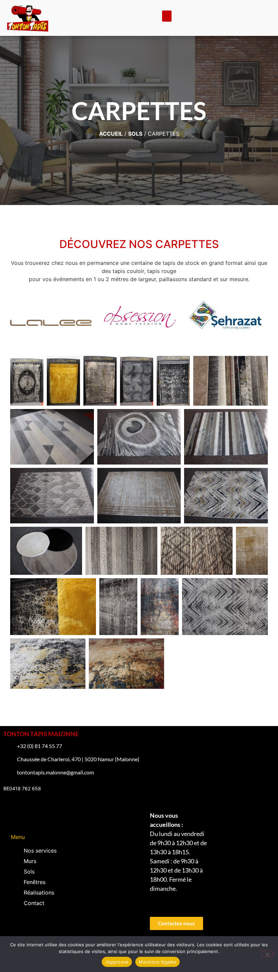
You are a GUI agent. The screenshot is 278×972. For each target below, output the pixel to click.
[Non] (267, 954)
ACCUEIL (111, 133)
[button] (167, 16)
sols (135, 133)
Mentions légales (157, 962)
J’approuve (117, 962)
